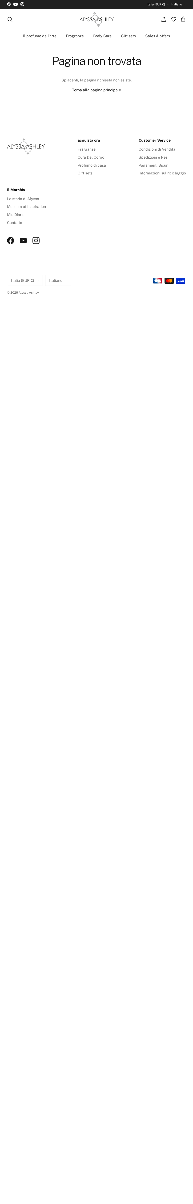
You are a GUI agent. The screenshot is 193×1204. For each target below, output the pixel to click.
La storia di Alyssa (23, 199)
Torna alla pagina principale (96, 90)
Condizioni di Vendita (157, 149)
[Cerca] (10, 19)
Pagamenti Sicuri (154, 165)
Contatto (14, 222)
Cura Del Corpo (91, 157)
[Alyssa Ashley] (97, 19)
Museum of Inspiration (26, 206)
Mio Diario (15, 214)
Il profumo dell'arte (39, 36)
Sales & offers (157, 36)
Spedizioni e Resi (154, 157)
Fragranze (75, 36)
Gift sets (128, 36)
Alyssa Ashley (29, 292)
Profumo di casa (92, 165)
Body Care (102, 36)
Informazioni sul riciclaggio (162, 173)
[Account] (163, 19)
